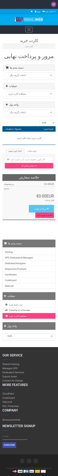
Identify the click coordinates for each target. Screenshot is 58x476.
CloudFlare (8, 393)
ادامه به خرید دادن (45, 215)
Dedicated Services (13, 372)
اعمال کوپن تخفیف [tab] (15, 151)
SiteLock (9, 286)
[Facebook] (29, 461)
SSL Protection (10, 406)
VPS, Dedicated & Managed (19, 257)
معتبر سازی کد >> (29, 165)
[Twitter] (22, 461)
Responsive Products (15, 269)
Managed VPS (10, 368)
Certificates (11, 274)
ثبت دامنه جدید (15, 304)
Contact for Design (12, 380)
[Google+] (35, 461)
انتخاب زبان (49, 11)
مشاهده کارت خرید (17, 316)
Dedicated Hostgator (15, 263)
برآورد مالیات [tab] (32, 151)
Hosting (9, 252)
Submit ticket (9, 376)
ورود (38, 11)
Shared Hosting (10, 364)
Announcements (11, 419)
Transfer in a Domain (19, 310)
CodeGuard (10, 280)
